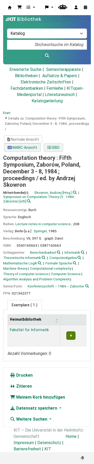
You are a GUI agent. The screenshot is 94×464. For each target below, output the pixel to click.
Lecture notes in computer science (43, 224)
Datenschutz (49, 442)
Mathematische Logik (20, 263)
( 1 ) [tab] (24, 305)
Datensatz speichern (36, 408)
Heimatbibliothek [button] (25, 319)
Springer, (41, 231)
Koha (9, 7)
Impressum (24, 442)
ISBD (55, 147)
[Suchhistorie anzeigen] (85, 8)
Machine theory (15, 268)
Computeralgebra (63, 258)
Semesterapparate (63, 69)
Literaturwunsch (60, 94)
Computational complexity (50, 268)
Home (71, 436)
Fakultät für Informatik (29, 330)
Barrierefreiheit (27, 448)
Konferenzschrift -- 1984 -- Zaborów (56, 286)
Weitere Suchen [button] (31, 419)
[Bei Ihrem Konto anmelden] (76, 8)
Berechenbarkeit (43, 252)
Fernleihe (54, 88)
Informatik (72, 252)
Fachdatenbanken (26, 88)
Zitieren (23, 386)
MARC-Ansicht (24, 147)
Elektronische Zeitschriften (46, 82)
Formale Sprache (58, 263)
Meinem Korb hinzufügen (40, 397)
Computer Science (66, 274)
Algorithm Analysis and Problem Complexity (37, 279)
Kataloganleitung (47, 100)
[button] (19, 8)
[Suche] (47, 55)
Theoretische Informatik (22, 258)
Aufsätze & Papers (59, 75)
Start (6, 113)
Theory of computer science (25, 274)
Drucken (24, 375)
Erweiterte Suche (25, 69)
